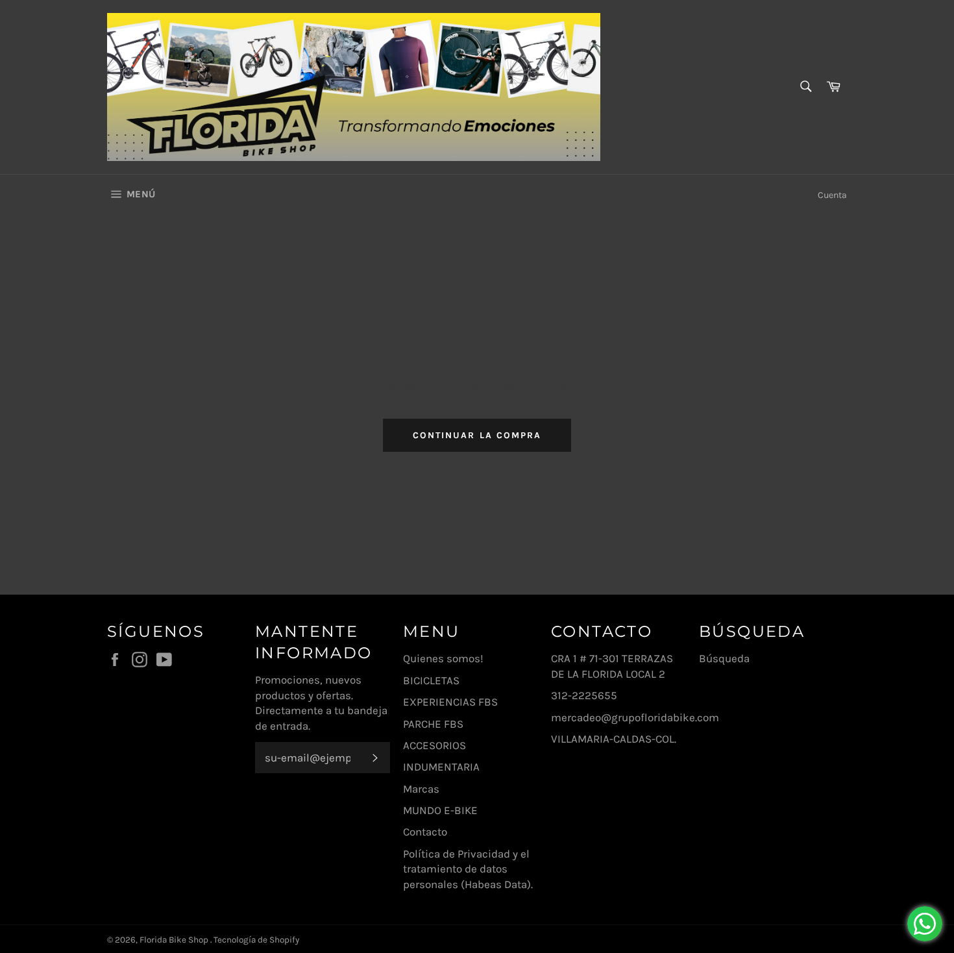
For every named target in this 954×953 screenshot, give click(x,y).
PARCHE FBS (433, 723)
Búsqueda (724, 658)
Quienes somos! (443, 658)
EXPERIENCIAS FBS (450, 701)
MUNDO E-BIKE (440, 810)
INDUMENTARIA (441, 766)
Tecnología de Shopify (256, 940)
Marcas (421, 788)
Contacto (425, 831)
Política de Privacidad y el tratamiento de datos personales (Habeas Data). (468, 869)
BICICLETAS (431, 680)
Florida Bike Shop (175, 940)
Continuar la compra (477, 435)
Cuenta (832, 195)
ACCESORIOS (434, 745)
